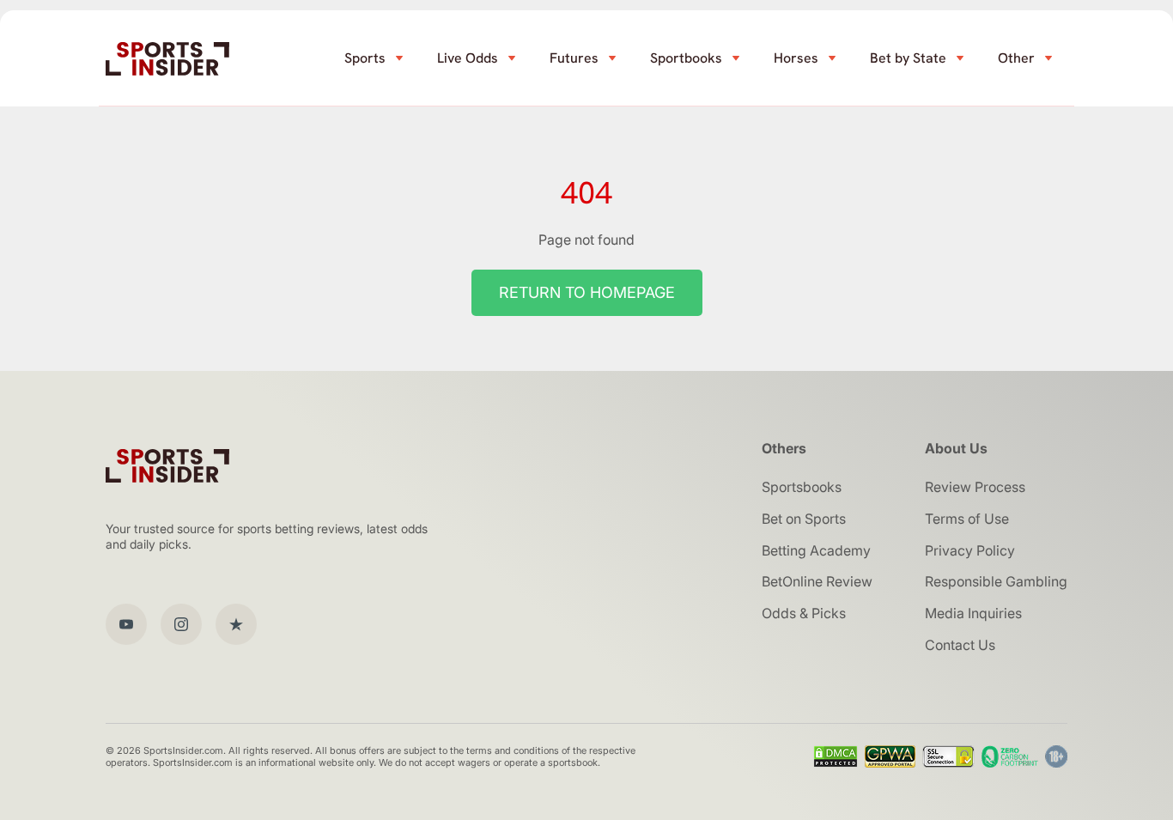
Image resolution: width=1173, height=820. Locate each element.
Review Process (975, 486)
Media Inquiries (973, 613)
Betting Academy (816, 550)
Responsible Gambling (996, 581)
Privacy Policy (970, 550)
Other (1016, 58)
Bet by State (908, 58)
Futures (574, 58)
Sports (365, 58)
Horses (796, 58)
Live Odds (467, 58)
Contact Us (960, 644)
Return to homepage (587, 292)
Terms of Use (967, 518)
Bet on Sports (804, 518)
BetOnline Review (817, 581)
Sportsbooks (802, 486)
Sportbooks (686, 58)
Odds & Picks (804, 613)
